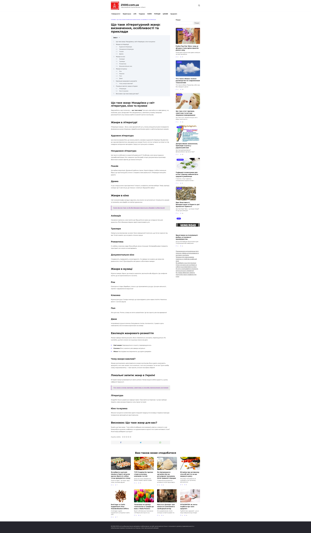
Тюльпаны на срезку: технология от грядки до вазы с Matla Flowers (144, 506)
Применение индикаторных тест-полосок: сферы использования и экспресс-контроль (187, 253)
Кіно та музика (123, 91)
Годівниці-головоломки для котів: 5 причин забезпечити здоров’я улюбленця (187, 174)
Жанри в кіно (120, 56)
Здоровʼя (173, 14)
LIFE (134, 14)
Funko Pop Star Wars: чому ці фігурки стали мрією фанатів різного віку (187, 48)
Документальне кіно (125, 66)
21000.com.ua (130, 4)
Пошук (178, 20)
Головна (113, 19)
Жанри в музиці (121, 69)
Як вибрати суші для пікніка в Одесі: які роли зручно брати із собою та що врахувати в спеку (186, 265)
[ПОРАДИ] (188, 43)
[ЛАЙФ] (188, 75)
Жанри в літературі (122, 44)
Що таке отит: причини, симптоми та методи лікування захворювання (185, 113)
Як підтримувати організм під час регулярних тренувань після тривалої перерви (166, 475)
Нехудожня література (126, 49)
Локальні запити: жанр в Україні (127, 86)
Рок (120, 71)
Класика (121, 73)
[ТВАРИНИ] (188, 169)
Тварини (142, 14)
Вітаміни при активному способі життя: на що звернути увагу (189, 474)
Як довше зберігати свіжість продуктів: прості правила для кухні (186, 274)
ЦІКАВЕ (165, 14)
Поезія (121, 51)
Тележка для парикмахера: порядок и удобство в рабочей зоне (186, 259)
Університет (115, 14)
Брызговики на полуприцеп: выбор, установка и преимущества (187, 237)
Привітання (127, 14)
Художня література (125, 47)
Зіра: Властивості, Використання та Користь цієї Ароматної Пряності (188, 204)
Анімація (122, 59)
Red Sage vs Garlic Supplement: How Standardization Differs (120, 506)
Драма (121, 54)
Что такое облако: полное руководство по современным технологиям (188, 80)
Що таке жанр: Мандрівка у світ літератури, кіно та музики (135, 41)
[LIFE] (188, 232)
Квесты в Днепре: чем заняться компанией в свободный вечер (166, 506)
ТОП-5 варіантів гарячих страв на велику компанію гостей (143, 474)
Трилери (122, 61)
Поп (120, 76)
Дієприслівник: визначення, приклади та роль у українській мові (187, 145)
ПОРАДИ (157, 14)
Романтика (122, 64)
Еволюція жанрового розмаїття (126, 81)
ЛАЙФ (149, 14)
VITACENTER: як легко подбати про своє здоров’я (188, 506)
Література (122, 88)
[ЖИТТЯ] (188, 108)
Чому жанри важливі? (126, 83)
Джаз (121, 78)
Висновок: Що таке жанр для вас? (127, 93)
